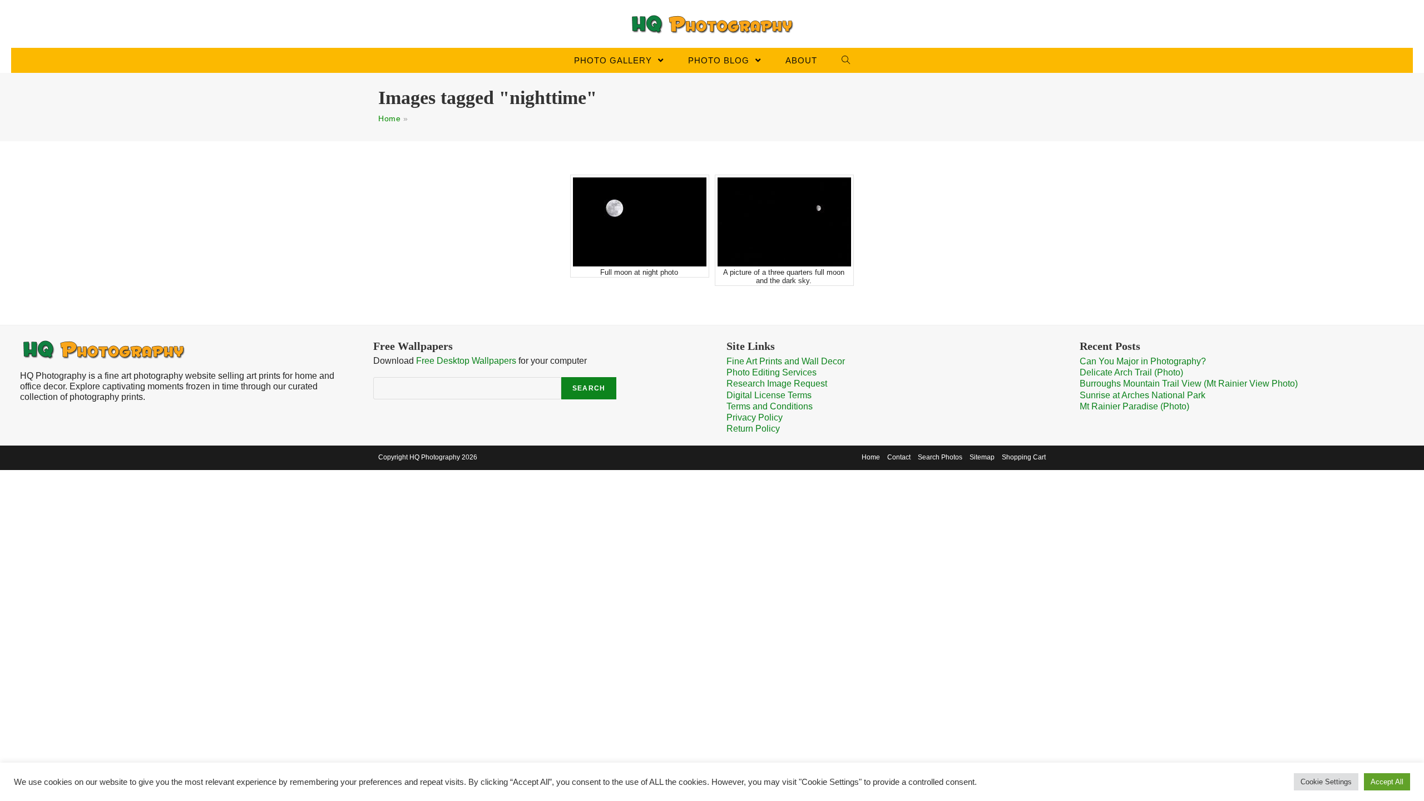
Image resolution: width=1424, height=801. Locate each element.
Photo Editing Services (771, 372)
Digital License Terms (769, 395)
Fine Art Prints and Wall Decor (785, 361)
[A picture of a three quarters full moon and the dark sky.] (784, 221)
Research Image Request (776, 383)
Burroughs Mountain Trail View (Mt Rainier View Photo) (1189, 383)
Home (389, 118)
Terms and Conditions (769, 406)
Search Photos (940, 457)
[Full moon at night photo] (639, 221)
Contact (899, 457)
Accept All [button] (1387, 782)
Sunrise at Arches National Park (1142, 395)
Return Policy (753, 428)
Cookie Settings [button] (1326, 782)
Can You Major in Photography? (1143, 361)
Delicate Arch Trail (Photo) (1131, 372)
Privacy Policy (754, 417)
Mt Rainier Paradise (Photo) (1134, 406)
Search (588, 388)
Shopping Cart (1024, 457)
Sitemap (982, 457)
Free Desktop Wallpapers (466, 360)
